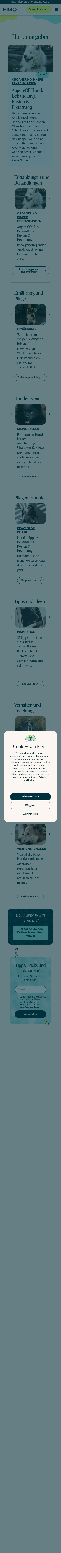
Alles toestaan (30, 796)
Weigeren (30, 805)
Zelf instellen (30, 814)
